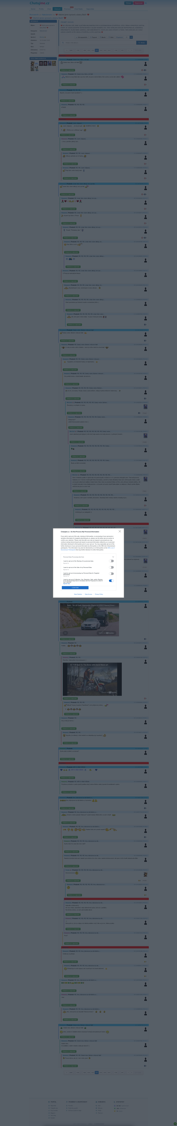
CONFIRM (75, 587)
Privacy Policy (99, 594)
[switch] (111, 561)
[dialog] (88, 563)
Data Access (88, 594)
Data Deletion (78, 594)
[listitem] (88, 557)
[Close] (120, 532)
